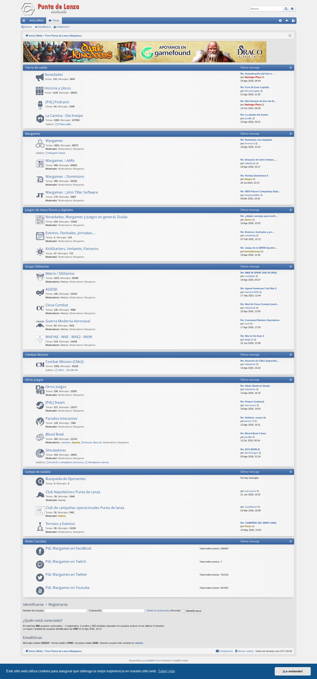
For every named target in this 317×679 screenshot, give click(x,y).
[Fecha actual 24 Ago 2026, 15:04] (290, 35)
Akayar (248, 179)
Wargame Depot (56, 153)
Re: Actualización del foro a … (257, 73)
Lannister (66, 442)
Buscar (28, 26)
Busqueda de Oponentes (66, 478)
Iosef (247, 323)
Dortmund (86, 442)
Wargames (32, 134)
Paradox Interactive (61, 418)
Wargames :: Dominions (65, 176)
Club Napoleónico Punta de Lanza (73, 492)
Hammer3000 (252, 292)
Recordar (176, 610)
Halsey (62, 516)
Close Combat (57, 305)
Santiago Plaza (253, 77)
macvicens (250, 405)
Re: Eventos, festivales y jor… (257, 232)
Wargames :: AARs (60, 160)
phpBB (149, 660)
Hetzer (64, 281)
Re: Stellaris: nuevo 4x (253, 417)
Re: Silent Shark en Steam (255, 386)
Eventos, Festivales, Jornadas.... (71, 233)
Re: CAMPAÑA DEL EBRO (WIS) (258, 523)
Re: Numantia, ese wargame (256, 139)
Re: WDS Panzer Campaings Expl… (260, 191)
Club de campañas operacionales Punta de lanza (85, 507)
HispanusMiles (252, 195)
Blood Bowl (55, 434)
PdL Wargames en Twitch (66, 561)
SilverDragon (251, 453)
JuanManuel (251, 507)
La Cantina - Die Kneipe (64, 115)
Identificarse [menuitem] (287, 21)
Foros (56, 20)
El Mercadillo (64, 124)
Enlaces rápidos (24, 21)
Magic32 (249, 339)
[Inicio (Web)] (50, 8)
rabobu (139, 643)
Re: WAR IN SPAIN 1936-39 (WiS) (258, 272)
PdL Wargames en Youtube (67, 587)
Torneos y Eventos (60, 523)
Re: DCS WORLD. (250, 449)
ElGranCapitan (252, 91)
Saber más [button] (166, 671)
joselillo (248, 118)
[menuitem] (280, 20)
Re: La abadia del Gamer (254, 114)
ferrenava (250, 143)
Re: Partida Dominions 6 (254, 175)
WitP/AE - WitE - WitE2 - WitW (69, 336)
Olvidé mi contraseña (157, 610)
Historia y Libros (57, 88)
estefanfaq (250, 235)
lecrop (62, 500)
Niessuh (97, 442)
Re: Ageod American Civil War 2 (258, 288)
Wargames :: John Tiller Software (72, 192)
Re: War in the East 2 (252, 336)
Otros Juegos (34, 380)
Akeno (248, 219)
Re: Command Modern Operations (259, 320)
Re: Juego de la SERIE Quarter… (258, 247)
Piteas (248, 526)
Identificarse (44, 26)
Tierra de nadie (36, 67)
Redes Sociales (35, 541)
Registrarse (63, 26)
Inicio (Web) (37, 20)
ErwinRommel (253, 251)
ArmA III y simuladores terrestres (66, 462)
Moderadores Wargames (71, 149)
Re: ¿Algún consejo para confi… (259, 216)
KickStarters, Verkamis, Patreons (72, 248)
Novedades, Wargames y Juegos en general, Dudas (87, 217)
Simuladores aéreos (98, 462)
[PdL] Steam (55, 402)
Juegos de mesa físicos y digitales (49, 210)
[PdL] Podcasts (57, 102)
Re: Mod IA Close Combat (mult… (259, 304)
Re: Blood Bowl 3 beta (253, 433)
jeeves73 (249, 421)
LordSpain (250, 276)
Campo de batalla (37, 472)
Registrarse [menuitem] (294, 21)
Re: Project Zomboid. (252, 401)
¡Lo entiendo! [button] (293, 671)
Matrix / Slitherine (60, 273)
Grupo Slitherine (37, 266)
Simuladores (56, 450)
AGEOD (51, 289)
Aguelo (76, 442)
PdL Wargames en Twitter (66, 574)
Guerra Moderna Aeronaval (68, 321)
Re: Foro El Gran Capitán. (255, 87)
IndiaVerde (250, 163)
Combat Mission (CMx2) (65, 361)
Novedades (54, 74)
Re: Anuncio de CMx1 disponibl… (259, 360)
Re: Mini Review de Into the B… (258, 101)
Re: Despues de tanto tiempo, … (258, 159)
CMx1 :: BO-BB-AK (68, 370)
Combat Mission (36, 355)
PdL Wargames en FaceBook (68, 548)
